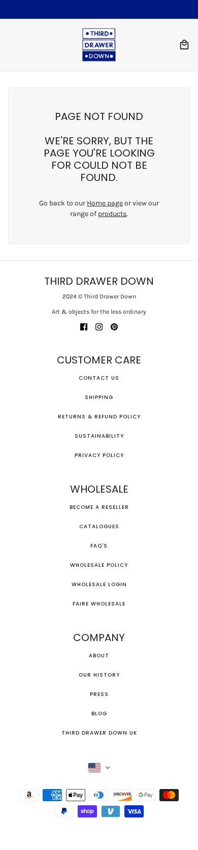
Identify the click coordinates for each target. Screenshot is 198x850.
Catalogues (99, 526)
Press (99, 694)
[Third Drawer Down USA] (99, 45)
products (112, 213)
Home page (105, 203)
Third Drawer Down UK (99, 733)
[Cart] (184, 44)
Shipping (99, 397)
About (99, 655)
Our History (99, 675)
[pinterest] (114, 326)
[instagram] (99, 326)
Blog (99, 713)
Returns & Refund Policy (99, 416)
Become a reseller (99, 507)
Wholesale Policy (99, 565)
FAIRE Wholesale (99, 604)
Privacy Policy (99, 455)
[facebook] (83, 326)
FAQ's (99, 546)
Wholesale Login (99, 584)
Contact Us (99, 378)
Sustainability (99, 436)
